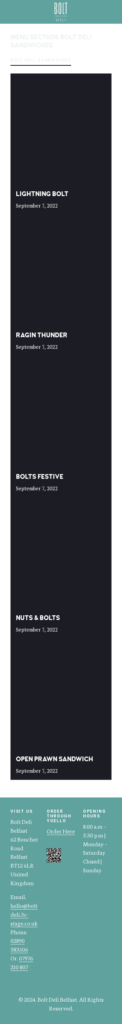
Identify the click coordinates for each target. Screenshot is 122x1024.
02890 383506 (19, 944)
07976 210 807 (22, 962)
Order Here (61, 831)
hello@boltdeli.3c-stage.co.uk (24, 914)
